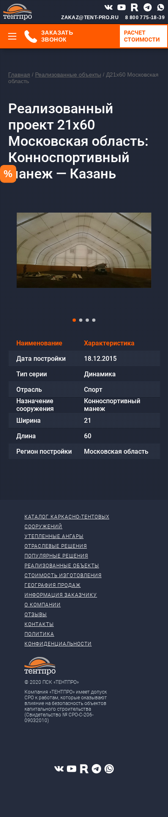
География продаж (52, 585)
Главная (19, 74)
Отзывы (35, 614)
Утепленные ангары (54, 536)
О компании (42, 605)
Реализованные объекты (68, 74)
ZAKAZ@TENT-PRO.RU (90, 17)
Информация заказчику (60, 595)
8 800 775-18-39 (145, 17)
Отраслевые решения (55, 546)
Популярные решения (56, 556)
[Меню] (12, 36)
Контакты (39, 624)
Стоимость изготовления (63, 575)
